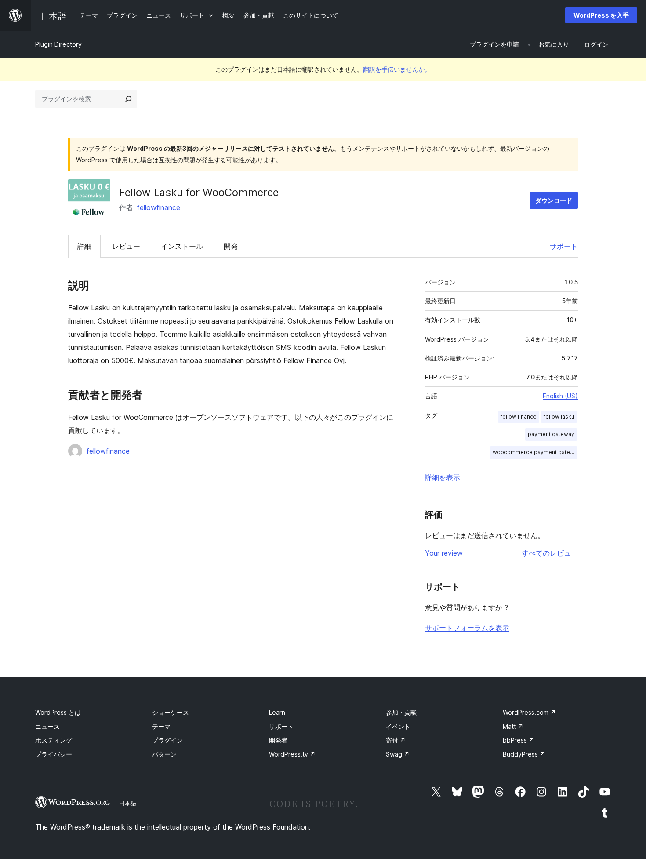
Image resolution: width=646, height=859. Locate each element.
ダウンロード (553, 200)
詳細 (84, 246)
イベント (398, 726)
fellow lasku (559, 416)
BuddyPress (524, 754)
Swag (398, 754)
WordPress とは (58, 712)
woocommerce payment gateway (535, 452)
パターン (164, 754)
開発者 (278, 740)
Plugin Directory (58, 44)
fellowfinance (158, 207)
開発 (231, 246)
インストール (182, 246)
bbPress (518, 740)
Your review (444, 553)
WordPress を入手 (601, 15)
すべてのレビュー (550, 553)
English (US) (560, 396)
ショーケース (170, 712)
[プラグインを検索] (128, 99)
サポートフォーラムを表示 (467, 627)
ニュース (47, 726)
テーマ (161, 726)
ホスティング (53, 740)
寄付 (396, 740)
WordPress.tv (292, 754)
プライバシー (53, 754)
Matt (513, 726)
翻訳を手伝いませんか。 (397, 69)
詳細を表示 (442, 477)
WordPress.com (529, 712)
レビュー (126, 246)
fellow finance (519, 416)
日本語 (127, 803)
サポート (564, 246)
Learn (277, 712)
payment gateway (551, 434)
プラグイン (167, 740)
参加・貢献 (401, 712)
